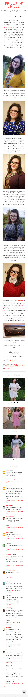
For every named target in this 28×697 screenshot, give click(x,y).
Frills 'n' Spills (14, 5)
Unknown (8, 470)
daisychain (8, 505)
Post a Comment (8, 686)
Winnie (7, 627)
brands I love (13, 364)
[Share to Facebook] (8, 360)
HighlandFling (9, 608)
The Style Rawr (9, 516)
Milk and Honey (9, 554)
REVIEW (14, 367)
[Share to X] (10, 360)
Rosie (7, 595)
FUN (18, 365)
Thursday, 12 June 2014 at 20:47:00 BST (15, 683)
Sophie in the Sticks (10, 570)
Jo (6, 581)
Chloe (7, 486)
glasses (22, 365)
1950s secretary (6, 310)
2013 (7, 364)
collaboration (7, 365)
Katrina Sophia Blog (10, 479)
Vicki (7, 543)
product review (7, 367)
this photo (8, 258)
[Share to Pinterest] (13, 360)
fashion (14, 365)
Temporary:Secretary (10, 649)
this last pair (20, 300)
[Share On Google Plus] (15, 360)
